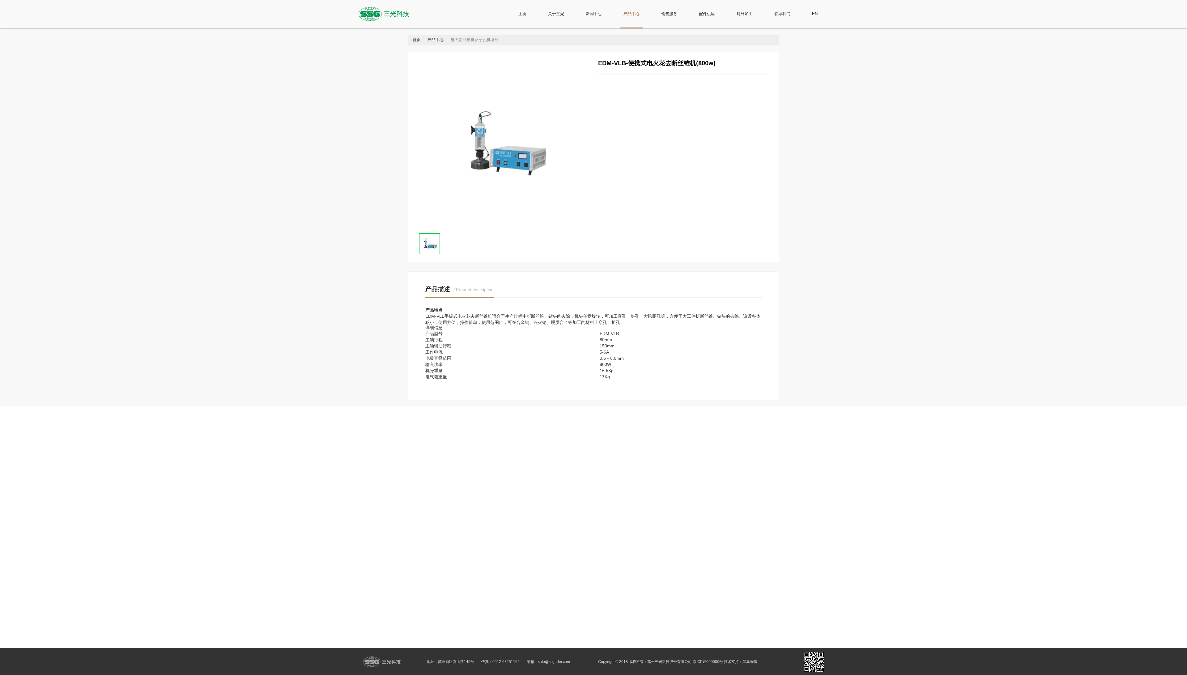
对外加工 (745, 13)
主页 (522, 13)
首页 (417, 39)
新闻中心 (594, 13)
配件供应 (707, 13)
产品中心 (631, 13)
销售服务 (669, 13)
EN (815, 13)
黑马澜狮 (749, 662)
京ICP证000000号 (708, 662)
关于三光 (556, 13)
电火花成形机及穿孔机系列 (474, 39)
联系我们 (782, 13)
